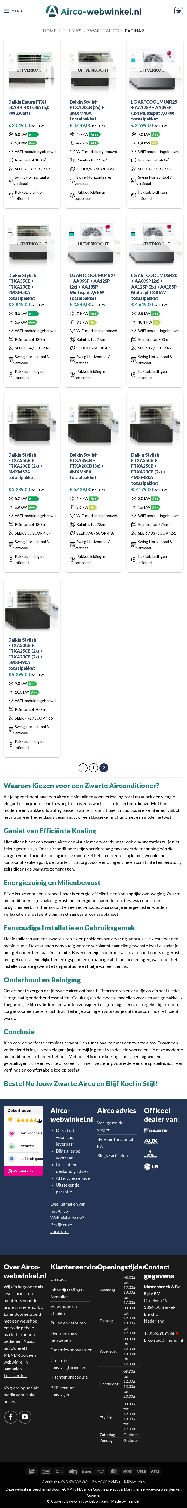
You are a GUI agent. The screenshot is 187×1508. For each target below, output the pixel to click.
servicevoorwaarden (158, 1489)
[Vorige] (83, 767)
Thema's (71, 30)
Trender (133, 1501)
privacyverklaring (121, 1489)
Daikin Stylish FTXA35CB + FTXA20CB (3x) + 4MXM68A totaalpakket (87, 466)
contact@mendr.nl (165, 1340)
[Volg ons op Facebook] (10, 1417)
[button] (13, 11)
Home (49, 30)
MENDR (12, 1355)
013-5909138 (161, 1333)
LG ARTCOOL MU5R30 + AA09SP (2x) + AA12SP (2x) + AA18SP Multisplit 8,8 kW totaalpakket (154, 287)
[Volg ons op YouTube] (25, 1417)
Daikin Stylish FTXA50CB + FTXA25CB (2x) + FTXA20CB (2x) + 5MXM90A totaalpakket (25, 654)
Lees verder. (15, 1375)
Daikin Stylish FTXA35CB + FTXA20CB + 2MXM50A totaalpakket (22, 287)
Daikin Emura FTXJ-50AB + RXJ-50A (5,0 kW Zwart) (28, 107)
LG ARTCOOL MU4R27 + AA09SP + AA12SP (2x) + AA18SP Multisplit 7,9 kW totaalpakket (92, 287)
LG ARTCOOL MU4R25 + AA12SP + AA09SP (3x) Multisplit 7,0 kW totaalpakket (154, 110)
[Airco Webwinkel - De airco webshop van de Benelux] (93, 11)
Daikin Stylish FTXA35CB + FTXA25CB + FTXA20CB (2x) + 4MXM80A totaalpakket (148, 469)
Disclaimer (134, 1481)
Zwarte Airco (103, 30)
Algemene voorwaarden (65, 1481)
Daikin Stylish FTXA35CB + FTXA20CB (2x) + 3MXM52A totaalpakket (25, 466)
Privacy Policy (106, 1481)
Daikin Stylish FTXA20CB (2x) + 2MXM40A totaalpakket (87, 110)
